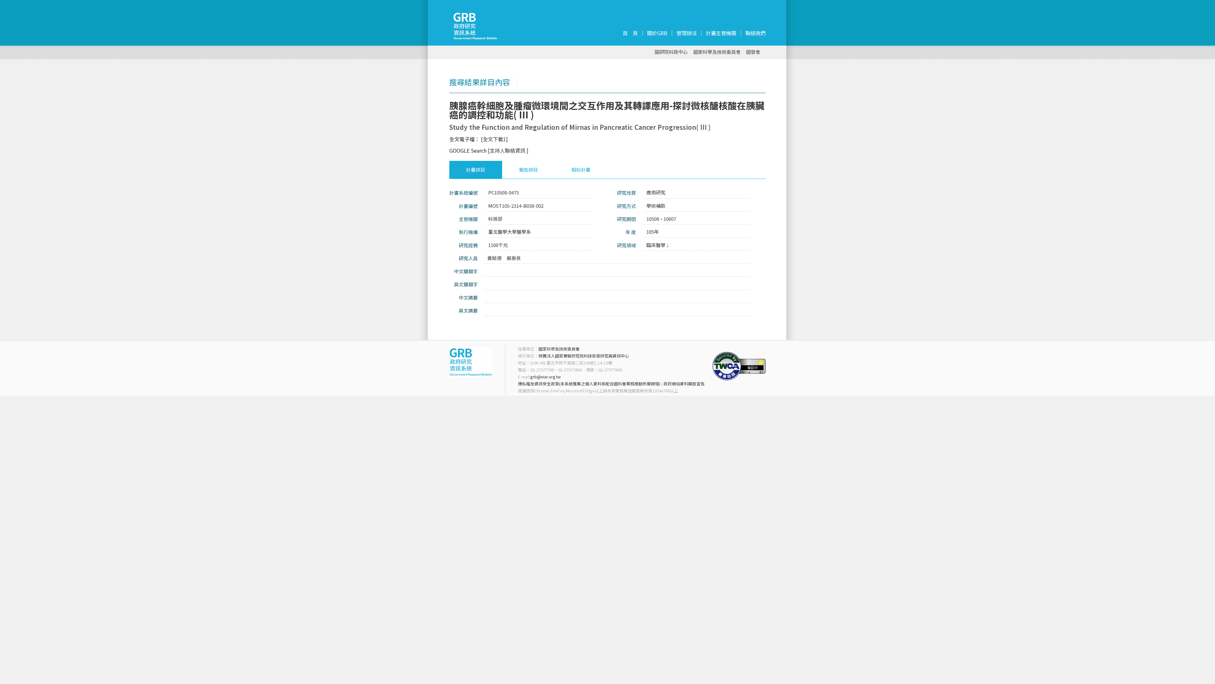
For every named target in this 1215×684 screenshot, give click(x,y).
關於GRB (657, 32)
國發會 (753, 52)
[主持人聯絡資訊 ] (508, 150)
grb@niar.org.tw (545, 377)
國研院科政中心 (671, 52)
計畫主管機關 (721, 32)
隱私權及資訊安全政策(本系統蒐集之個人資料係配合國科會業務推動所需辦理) (589, 384)
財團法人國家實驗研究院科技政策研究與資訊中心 (584, 356)
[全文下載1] (494, 139)
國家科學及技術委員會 (717, 52)
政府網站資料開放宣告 (684, 384)
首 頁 (630, 32)
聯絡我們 (755, 32)
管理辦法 (686, 32)
